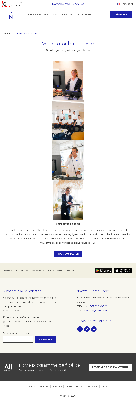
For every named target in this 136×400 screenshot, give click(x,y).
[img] (10, 14)
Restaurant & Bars (51, 14)
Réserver (121, 14)
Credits (104, 386)
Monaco (88, 14)
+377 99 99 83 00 (98, 306)
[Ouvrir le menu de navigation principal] (106, 15)
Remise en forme (76, 14)
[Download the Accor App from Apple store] (123, 270)
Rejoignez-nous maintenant (110, 367)
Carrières (69, 386)
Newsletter (8, 270)
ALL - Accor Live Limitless (39, 386)
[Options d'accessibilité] (6, 4)
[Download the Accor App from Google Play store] (103, 270)
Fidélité (79, 386)
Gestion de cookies (55, 270)
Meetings (63, 14)
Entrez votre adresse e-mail (16, 333)
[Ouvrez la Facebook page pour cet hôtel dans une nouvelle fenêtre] (80, 329)
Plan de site (70, 270)
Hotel (22, 14)
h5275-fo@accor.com (95, 310)
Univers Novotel (92, 386)
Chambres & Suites (33, 14)
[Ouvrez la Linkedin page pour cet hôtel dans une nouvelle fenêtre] (94, 329)
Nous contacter (68, 254)
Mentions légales (38, 270)
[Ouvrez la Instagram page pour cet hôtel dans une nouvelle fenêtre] (87, 329)
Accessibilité (57, 386)
